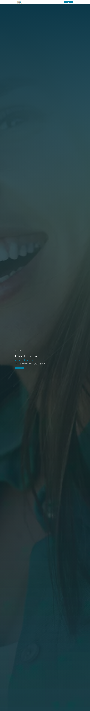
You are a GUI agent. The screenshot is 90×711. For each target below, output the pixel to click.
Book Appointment (68, 2)
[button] (32, 2)
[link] (20, 2)
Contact (52, 2)
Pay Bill (48, 2)
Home (28, 2)
